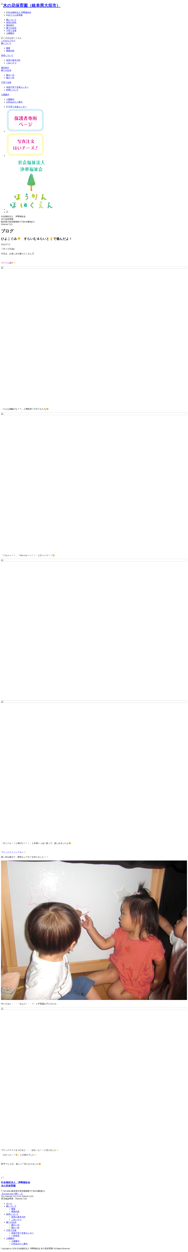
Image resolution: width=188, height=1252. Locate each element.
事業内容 (10, 51)
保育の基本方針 (13, 60)
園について (11, 20)
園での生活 (11, 28)
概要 (8, 48)
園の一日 (10, 75)
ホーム (9, 1203)
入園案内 (10, 33)
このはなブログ (8, 41)
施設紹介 (10, 25)
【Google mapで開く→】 (12, 1194)
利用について (12, 90)
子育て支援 (11, 30)
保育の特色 (11, 22)
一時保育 (15, 1236)
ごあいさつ (11, 63)
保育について (7, 55)
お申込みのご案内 (14, 102)
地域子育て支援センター (17, 87)
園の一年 (10, 78)
